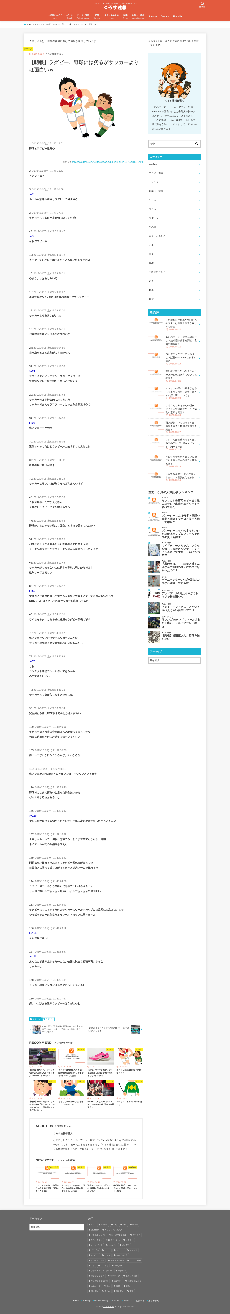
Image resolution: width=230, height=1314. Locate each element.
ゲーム (152, 200)
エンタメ (153, 182)
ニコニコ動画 (135, 1260)
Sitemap (152, 16)
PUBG (135, 1225)
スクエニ (120, 1250)
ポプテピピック (97, 1276)
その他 (152, 227)
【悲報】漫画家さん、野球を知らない (181, 637)
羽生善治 (95, 1291)
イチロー (129, 1240)
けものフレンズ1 (98, 1235)
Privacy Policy (101, 1300)
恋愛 (151, 281)
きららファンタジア (113, 1230)
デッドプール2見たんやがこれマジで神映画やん (180, 595)
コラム (152, 209)
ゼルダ (107, 1255)
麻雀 (132, 1291)
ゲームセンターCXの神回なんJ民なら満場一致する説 (180, 581)
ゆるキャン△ (114, 1240)
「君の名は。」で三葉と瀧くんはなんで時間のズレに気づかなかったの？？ (181, 567)
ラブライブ (115, 1276)
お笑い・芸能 (156, 191)
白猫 (118, 1286)
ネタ (93, 1266)
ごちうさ (136, 1235)
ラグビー (50, 1019)
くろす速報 (108, 1306)
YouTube (153, 164)
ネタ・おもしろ (157, 236)
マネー (152, 245)
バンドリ (104, 1266)
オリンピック (96, 1245)
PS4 (124, 1225)
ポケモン (122, 1271)
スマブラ (133, 1250)
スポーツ (38, 24)
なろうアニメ (96, 1240)
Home (76, 1300)
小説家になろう (157, 272)
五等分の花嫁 (131, 1276)
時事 (151, 290)
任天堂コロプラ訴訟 (99, 1281)
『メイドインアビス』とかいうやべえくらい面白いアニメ (181, 608)
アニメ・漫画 (156, 173)
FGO (93, 1225)
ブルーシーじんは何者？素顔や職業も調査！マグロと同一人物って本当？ (181, 519)
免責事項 (140, 1300)
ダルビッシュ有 (97, 1260)
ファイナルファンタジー (101, 1271)
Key (115, 1225)
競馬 (128, 1286)
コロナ (107, 1250)
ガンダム (126, 1245)
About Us (177, 16)
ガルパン (112, 1245)
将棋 (151, 263)
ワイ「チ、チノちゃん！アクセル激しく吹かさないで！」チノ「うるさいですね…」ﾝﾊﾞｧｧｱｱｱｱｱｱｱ (181, 550)
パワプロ (118, 1266)
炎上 (108, 1286)
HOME (29, 24)
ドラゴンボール (117, 1260)
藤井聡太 (120, 1291)
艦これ (107, 1291)
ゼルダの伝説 (122, 1255)
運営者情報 (153, 1300)
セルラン (95, 1255)
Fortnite (104, 1225)
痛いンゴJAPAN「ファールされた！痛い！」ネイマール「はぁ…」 (181, 623)
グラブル (95, 1250)
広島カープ (96, 1286)
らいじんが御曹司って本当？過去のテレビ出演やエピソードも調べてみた (181, 504)
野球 (151, 299)
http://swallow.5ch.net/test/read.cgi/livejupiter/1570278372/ (106, 161)
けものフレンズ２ (119, 1235)
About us (128, 1300)
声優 (151, 254)
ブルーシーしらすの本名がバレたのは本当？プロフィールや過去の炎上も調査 (181, 534)
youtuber (95, 1230)
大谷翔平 (118, 1281)
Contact (165, 16)
